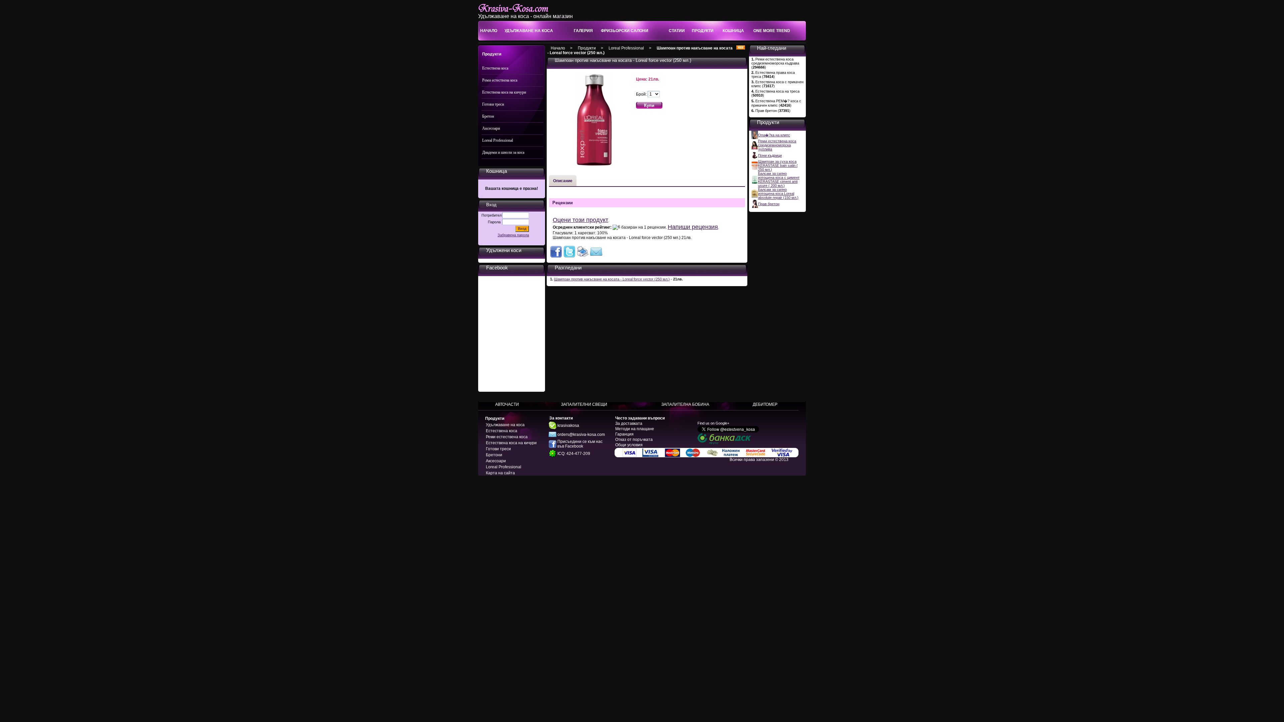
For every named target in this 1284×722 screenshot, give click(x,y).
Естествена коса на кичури (504, 92)
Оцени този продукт (580, 220)
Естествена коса (495, 68)
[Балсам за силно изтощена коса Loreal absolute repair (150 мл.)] (754, 197)
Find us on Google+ (713, 423)
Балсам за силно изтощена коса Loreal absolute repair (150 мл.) (778, 194)
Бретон (488, 116)
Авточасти (507, 404)
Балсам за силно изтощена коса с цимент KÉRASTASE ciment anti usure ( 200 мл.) (778, 179)
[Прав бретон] (754, 207)
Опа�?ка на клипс (774, 135)
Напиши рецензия (693, 227)
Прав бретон (766, 111)
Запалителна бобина (685, 404)
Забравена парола (513, 235)
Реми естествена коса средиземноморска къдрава (775, 61)
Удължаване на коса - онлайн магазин (525, 16)
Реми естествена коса (499, 80)
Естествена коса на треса (777, 91)
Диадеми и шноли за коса (503, 152)
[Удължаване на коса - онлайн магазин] (520, 12)
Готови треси (493, 104)
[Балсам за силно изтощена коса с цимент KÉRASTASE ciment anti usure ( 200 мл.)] (754, 182)
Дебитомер (765, 404)
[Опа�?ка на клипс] (754, 138)
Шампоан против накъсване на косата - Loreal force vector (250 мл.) (612, 279)
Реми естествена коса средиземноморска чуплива (777, 145)
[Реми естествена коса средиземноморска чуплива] (754, 148)
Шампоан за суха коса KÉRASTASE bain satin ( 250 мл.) (778, 165)
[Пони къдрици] (754, 158)
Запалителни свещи (584, 404)
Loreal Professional (497, 140)
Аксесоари (491, 128)
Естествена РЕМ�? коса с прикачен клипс (776, 103)
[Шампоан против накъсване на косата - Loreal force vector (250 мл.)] (556, 257)
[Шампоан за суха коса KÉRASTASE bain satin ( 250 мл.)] (754, 168)
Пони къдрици (770, 155)
